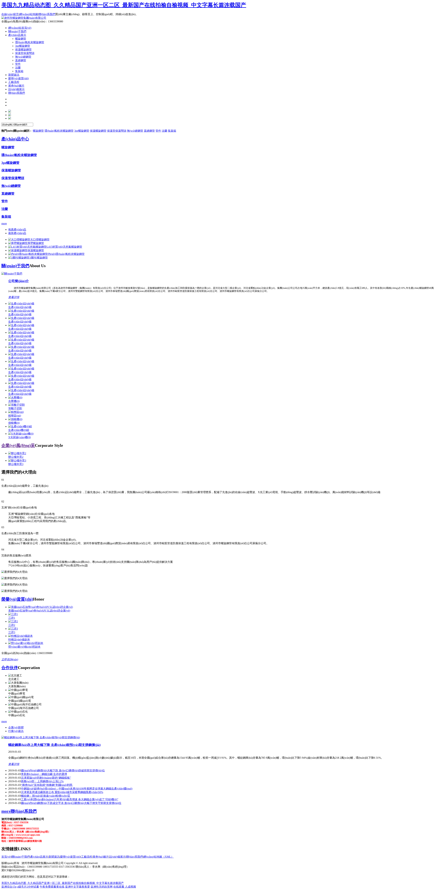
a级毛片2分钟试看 (28, 886)
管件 (18, 63)
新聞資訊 (54, 856)
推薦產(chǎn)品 (17, 229)
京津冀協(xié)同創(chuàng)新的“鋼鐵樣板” (46, 777)
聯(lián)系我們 (46, 14)
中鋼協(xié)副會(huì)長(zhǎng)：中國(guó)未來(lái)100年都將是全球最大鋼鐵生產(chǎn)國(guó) (76, 788)
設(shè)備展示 (117, 856)
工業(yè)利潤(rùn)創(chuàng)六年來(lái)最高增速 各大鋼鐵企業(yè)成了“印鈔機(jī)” (69, 799)
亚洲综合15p (8, 886)
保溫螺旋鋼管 (23, 49)
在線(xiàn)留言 (10, 14)
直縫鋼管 (20, 60)
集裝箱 (19, 71)
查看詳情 (13, 297)
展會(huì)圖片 (101, 856)
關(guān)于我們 (15, 266)
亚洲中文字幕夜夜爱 (77, 886)
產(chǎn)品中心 (15, 139)
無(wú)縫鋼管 (23, 56)
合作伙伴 (9, 667)
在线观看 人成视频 (124, 886)
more (4, 223)
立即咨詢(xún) (9, 659)
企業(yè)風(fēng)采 (18, 445)
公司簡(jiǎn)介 (18, 281)
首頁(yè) (6, 856)
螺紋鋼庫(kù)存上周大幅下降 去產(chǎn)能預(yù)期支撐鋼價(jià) (54, 745)
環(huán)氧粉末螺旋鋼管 (29, 42)
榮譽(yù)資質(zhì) (17, 599)
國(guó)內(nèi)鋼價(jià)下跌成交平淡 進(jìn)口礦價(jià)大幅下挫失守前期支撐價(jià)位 (71, 803)
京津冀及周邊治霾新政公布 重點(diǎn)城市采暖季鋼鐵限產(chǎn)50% (62, 792)
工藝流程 (86, 856)
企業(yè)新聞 (16, 727)
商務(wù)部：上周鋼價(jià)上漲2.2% (42, 781)
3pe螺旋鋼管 (22, 45)
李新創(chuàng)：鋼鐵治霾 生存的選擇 (44, 774)
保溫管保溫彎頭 (24, 53)
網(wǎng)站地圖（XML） (158, 856)
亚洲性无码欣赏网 (102, 886)
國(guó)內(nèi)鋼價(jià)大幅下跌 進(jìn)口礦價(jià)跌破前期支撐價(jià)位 (63, 770)
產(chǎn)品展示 (39, 856)
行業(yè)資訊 (16, 731)
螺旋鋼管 (20, 38)
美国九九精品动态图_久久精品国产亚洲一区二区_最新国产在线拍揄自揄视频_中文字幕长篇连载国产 (123, 5)
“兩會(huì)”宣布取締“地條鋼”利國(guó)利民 (47, 784)
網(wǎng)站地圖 (28, 14)
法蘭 (18, 67)
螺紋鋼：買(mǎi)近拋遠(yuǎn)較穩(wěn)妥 (45, 795)
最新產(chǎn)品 (17, 233)
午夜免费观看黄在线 (52, 886)
